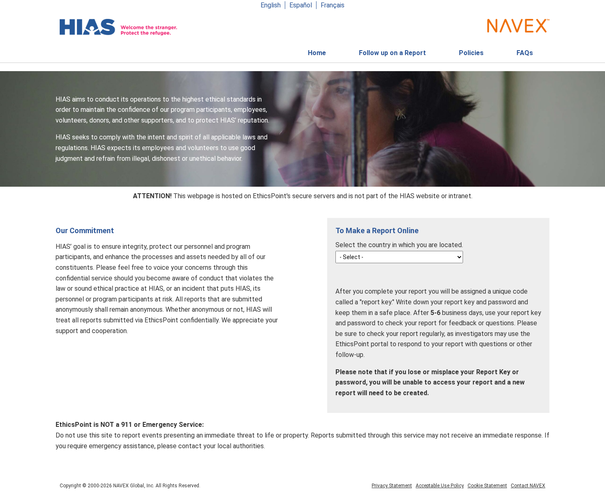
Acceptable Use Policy (440, 486)
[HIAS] (118, 27)
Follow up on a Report (392, 53)
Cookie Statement (487, 486)
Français (332, 5)
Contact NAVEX (528, 486)
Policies (471, 56)
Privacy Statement (392, 486)
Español (300, 5)
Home (317, 53)
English (271, 5)
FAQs (525, 53)
